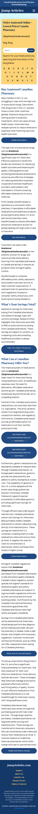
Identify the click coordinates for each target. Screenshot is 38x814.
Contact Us (19, 777)
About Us (19, 774)
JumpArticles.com (19, 765)
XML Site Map (19, 808)
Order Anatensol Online (19, 751)
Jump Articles (12, 10)
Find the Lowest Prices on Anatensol (19, 349)
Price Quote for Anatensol (19, 654)
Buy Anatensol (19, 237)
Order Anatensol (19, 140)
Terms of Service (19, 784)
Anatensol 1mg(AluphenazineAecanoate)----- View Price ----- (19, 437)
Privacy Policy (19, 781)
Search (31, 50)
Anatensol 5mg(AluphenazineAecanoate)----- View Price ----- (19, 452)
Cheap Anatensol (19, 556)
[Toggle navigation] (33, 10)
